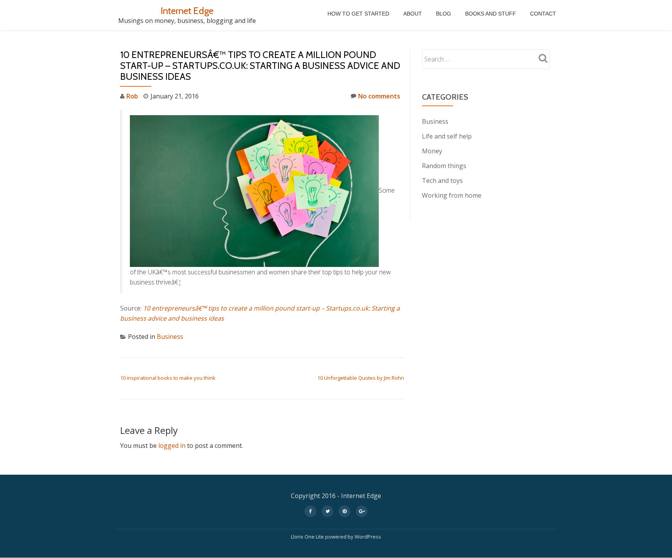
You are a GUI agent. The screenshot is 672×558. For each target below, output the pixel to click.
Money (432, 151)
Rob (132, 96)
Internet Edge (187, 10)
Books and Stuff (490, 14)
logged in (172, 445)
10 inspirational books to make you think (167, 377)
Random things (444, 165)
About (412, 14)
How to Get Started (358, 14)
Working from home (451, 195)
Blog (443, 14)
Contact (543, 14)
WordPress (368, 536)
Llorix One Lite (308, 536)
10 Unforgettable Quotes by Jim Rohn (360, 377)
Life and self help (447, 136)
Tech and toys (442, 180)
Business (170, 336)
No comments (379, 96)
